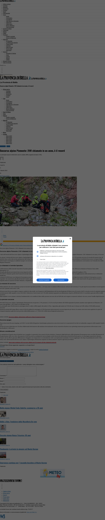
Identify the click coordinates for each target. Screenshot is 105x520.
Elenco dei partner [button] (50, 268)
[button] (52, 259)
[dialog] (52, 260)
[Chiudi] (70, 238)
